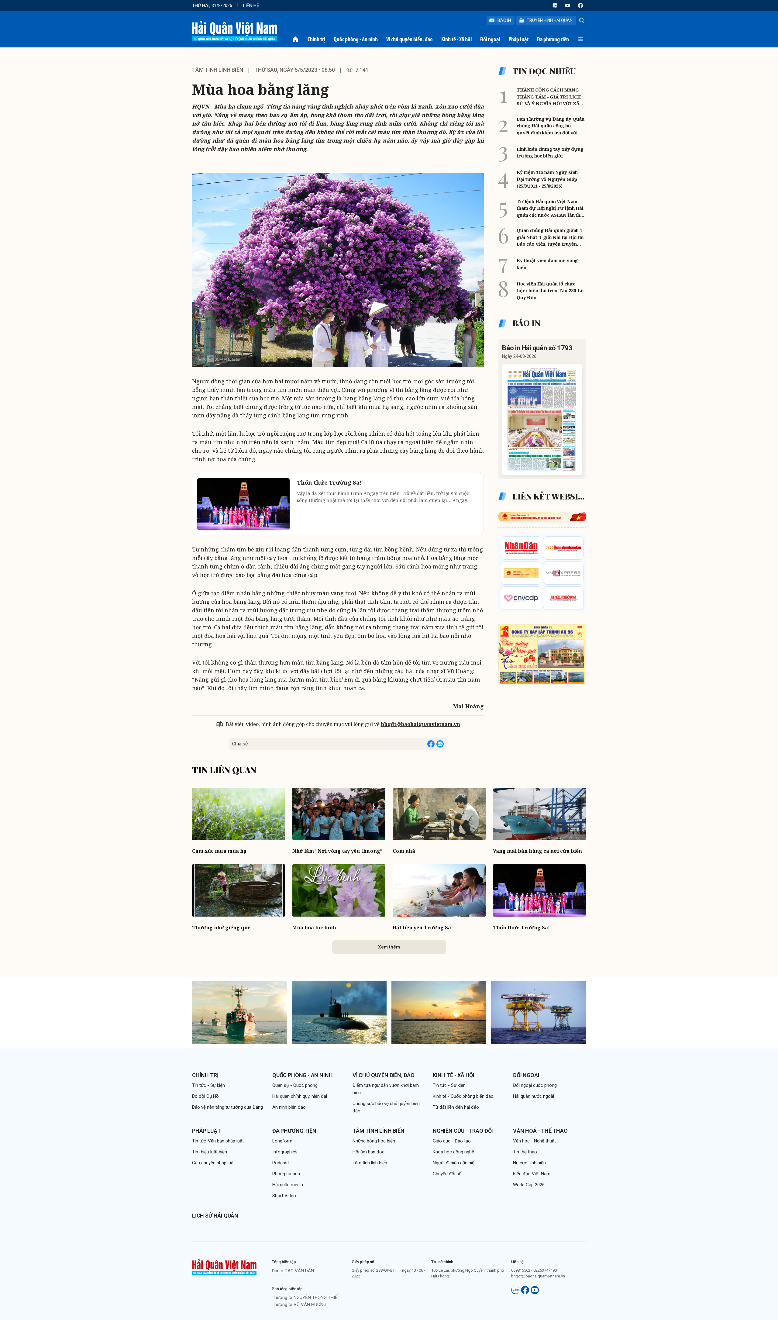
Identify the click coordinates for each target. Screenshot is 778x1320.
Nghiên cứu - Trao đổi (463, 1131)
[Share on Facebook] (431, 744)
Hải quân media (287, 1184)
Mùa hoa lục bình (314, 927)
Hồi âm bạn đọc (368, 1152)
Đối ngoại (490, 39)
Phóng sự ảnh (286, 1174)
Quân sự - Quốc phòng (295, 1085)
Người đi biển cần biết (454, 1163)
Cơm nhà (404, 851)
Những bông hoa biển (374, 1141)
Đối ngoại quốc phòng (535, 1085)
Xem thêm (389, 947)
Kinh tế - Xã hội (456, 39)
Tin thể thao (525, 1152)
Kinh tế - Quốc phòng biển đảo (463, 1096)
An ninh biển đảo (289, 1107)
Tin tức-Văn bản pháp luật (218, 1141)
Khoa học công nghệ (453, 1152)
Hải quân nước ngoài (533, 1096)
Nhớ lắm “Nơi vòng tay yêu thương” (337, 851)
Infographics (285, 1152)
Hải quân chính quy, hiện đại (299, 1096)
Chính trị (316, 39)
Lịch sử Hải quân (215, 1215)
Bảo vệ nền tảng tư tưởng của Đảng (227, 1107)
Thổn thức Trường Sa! (521, 927)
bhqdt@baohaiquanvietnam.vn (420, 724)
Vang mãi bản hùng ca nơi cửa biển (537, 851)
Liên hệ (251, 5)
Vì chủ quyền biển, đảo (409, 39)
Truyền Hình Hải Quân (550, 20)
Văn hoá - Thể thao (540, 1131)
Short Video (284, 1195)
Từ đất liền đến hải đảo (456, 1107)
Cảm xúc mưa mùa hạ (219, 851)
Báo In (504, 20)
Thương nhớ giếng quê (221, 927)
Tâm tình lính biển (217, 70)
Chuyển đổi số (447, 1174)
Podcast (280, 1163)
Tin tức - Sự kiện (208, 1085)
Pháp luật (518, 39)
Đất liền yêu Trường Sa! (423, 927)
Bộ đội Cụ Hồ (205, 1096)
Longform (282, 1141)
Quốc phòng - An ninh (356, 39)
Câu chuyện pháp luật (213, 1163)
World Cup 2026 (529, 1184)
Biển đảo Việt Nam (531, 1174)
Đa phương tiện (553, 39)
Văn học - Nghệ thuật (534, 1141)
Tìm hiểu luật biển (209, 1152)
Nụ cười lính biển (529, 1163)
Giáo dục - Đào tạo (452, 1141)
